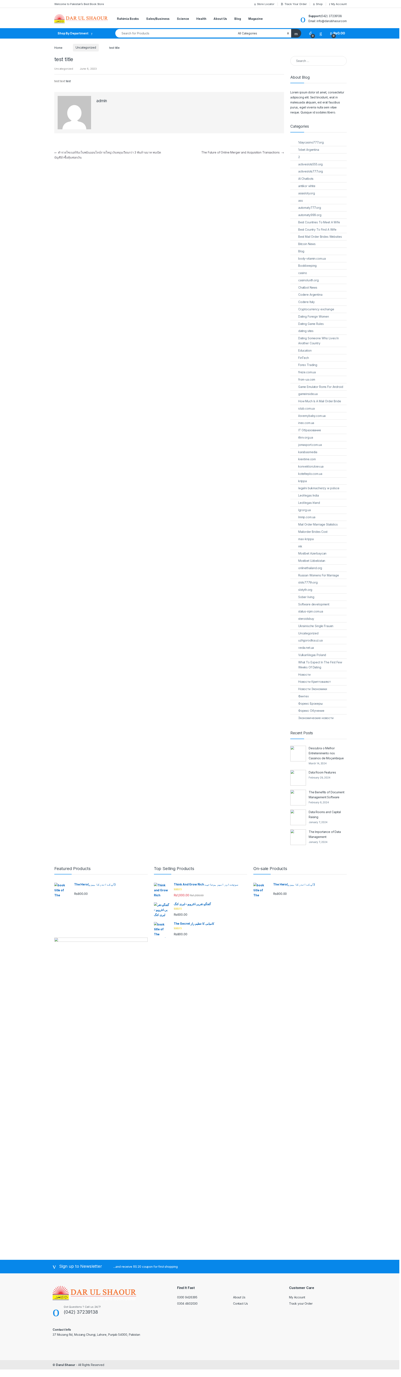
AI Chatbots (305, 178)
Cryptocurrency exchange (316, 309)
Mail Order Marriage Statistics (318, 524)
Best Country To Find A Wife (317, 229)
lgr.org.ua (304, 510)
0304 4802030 (187, 1303)
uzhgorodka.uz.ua (310, 640)
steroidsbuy (306, 618)
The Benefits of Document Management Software (326, 794)
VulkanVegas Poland (312, 655)
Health (201, 18)
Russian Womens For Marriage (318, 575)
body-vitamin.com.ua (312, 258)
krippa (302, 481)
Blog (237, 18)
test (68, 81)
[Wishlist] (321, 33)
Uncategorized (86, 47)
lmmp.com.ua (306, 517)
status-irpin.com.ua (310, 611)
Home (58, 47)
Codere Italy (306, 302)
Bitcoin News (307, 244)
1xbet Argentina (308, 149)
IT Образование (309, 430)
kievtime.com (307, 459)
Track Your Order (295, 4)
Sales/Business (158, 18)
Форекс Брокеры (310, 703)
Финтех (303, 696)
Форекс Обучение (311, 710)
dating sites (305, 331)
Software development (313, 604)
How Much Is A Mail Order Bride (319, 401)
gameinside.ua (308, 394)
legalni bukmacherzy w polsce (318, 488)
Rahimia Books (128, 18)
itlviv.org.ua (305, 437)
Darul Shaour (65, 1365)
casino (302, 273)
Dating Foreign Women (313, 316)
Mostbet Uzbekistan (311, 560)
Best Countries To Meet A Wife (319, 222)
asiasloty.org (306, 193)
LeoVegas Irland (309, 502)
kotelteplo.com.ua (310, 473)
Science (183, 18)
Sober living (306, 597)
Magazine (255, 18)
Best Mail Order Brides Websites (320, 236)
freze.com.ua (307, 372)
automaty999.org (309, 215)
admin (101, 100)
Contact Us (240, 1303)
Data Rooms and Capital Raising (325, 814)
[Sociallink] (54, 1343)
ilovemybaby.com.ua (312, 416)
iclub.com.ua (306, 408)
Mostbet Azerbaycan (312, 553)
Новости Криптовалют (314, 681)
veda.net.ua (306, 647)
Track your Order (301, 1303)
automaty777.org (309, 207)
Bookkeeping (307, 265)
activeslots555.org (310, 164)
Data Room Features (322, 772)
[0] (310, 33)
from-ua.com (306, 379)
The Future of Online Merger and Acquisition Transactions (242, 152)
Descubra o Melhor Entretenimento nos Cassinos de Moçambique (326, 753)
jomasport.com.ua (310, 444)
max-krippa (306, 539)
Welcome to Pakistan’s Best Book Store (79, 4)
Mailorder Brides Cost (312, 531)
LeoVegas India (308, 495)
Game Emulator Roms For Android (320, 387)
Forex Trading (307, 365)
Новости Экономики (312, 689)
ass (300, 200)
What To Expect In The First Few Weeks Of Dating (320, 664)
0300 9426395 (187, 1297)
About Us (220, 18)
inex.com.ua (306, 423)
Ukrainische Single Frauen (316, 626)
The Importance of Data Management (325, 834)
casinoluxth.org (308, 280)
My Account (339, 4)
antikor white (306, 186)
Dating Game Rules (311, 324)
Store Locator (265, 4)
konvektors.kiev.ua (311, 466)
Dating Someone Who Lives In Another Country (318, 340)
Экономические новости (316, 718)
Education (305, 350)
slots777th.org (308, 582)
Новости (304, 674)
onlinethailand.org (310, 568)
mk (300, 546)
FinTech (303, 358)
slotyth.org (305, 589)
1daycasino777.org (311, 142)
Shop (319, 4)
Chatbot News (307, 287)
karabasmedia (307, 452)
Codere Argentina (310, 294)
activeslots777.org (310, 171)
